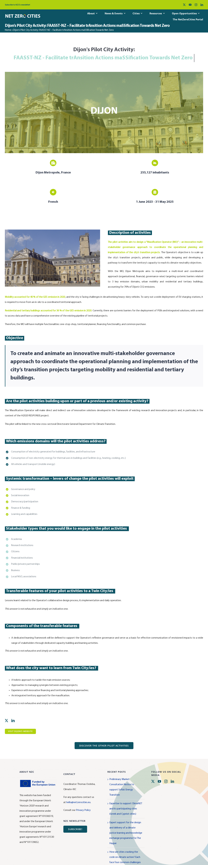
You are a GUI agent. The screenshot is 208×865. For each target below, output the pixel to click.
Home (8, 30)
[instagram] (196, 4)
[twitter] (184, 4)
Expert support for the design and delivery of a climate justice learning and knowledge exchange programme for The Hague (125, 833)
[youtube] (190, 4)
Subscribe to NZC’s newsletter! (17, 5)
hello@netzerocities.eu (78, 802)
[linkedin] (202, 4)
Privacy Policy (83, 810)
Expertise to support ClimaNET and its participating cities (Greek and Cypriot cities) (125, 808)
